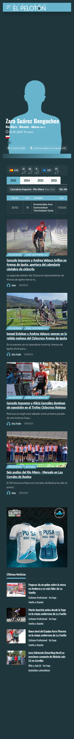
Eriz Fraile (16, 354)
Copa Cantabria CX (37, 255)
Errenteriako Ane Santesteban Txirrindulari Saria (43, 207)
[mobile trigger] (10, 7)
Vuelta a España (35, 602)
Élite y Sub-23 (34, 665)
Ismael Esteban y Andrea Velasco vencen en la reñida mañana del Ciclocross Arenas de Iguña (37, 336)
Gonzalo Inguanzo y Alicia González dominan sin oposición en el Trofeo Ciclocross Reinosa (36, 405)
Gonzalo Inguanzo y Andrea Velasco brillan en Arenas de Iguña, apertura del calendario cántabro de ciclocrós (37, 264)
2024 (27, 180)
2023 (40, 180)
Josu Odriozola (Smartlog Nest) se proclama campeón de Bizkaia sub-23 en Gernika (47, 656)
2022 (54, 180)
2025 (13, 180)
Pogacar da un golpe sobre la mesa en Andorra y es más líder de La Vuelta (47, 588)
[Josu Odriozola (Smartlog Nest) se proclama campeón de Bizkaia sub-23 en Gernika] (16, 658)
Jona (14, 285)
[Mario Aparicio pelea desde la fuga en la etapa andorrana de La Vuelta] (16, 615)
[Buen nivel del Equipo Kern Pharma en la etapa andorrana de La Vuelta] (16, 636)
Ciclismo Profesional (37, 597)
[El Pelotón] (31, 8)
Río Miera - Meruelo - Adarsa (22, 127)
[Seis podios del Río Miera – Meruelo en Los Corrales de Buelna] (37, 449)
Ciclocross (15, 255)
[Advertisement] (37, 40)
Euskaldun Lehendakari (39, 670)
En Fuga (30, 467)
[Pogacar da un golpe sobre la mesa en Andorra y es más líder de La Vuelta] (16, 590)
